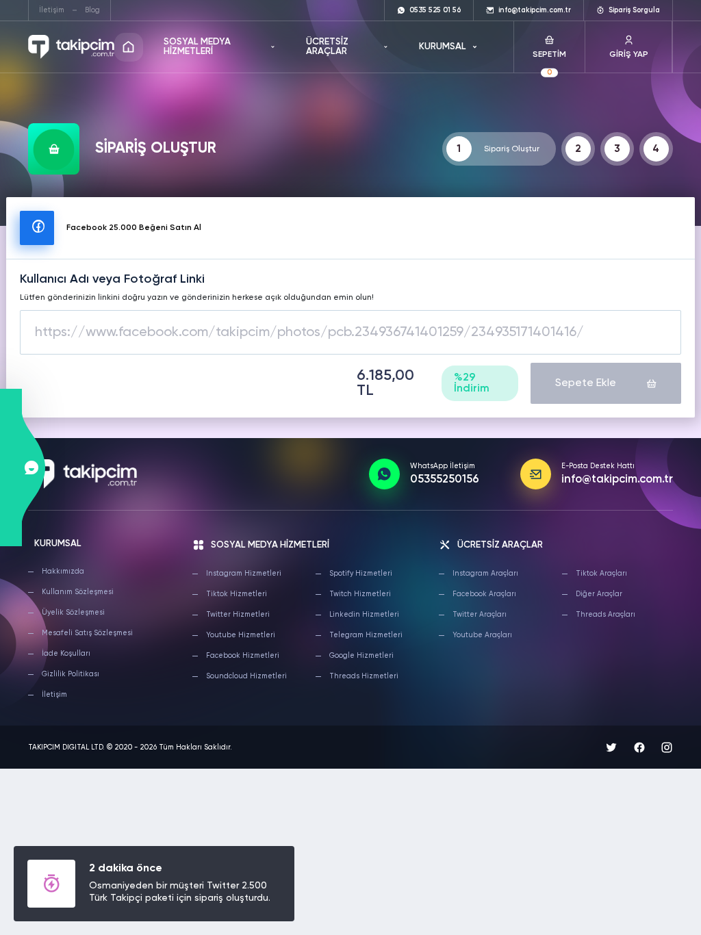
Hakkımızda (63, 571)
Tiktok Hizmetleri (236, 594)
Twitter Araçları (480, 614)
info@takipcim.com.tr (617, 479)
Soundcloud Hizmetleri (246, 676)
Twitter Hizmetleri (238, 614)
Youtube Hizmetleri (240, 635)
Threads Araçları (605, 614)
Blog (92, 10)
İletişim (51, 10)
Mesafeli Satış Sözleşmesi (87, 633)
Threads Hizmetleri (363, 676)
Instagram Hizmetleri (243, 573)
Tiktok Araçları (601, 573)
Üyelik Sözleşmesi (73, 612)
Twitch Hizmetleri (360, 594)
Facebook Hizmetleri (242, 655)
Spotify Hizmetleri (360, 573)
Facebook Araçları (484, 594)
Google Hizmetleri (361, 655)
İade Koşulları (66, 653)
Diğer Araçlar (599, 594)
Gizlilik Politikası (70, 674)
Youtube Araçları (482, 635)
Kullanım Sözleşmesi (78, 592)
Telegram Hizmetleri (366, 635)
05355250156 (444, 479)
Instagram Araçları (485, 573)
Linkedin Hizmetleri (364, 614)
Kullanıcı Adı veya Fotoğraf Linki (112, 279)
